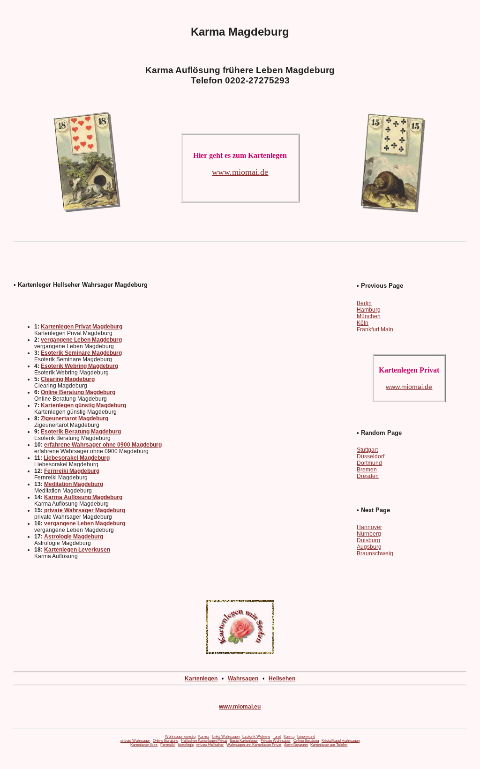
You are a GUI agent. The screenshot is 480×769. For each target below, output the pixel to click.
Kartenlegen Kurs (144, 745)
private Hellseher (210, 745)
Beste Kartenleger (244, 741)
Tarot (277, 736)
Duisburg (368, 540)
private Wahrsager (135, 741)
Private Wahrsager (276, 741)
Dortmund (369, 463)
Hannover (369, 527)
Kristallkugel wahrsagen (341, 741)
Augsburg (369, 547)
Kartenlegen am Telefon (328, 745)
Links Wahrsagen (226, 736)
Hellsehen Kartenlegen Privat (204, 741)
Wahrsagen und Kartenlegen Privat (253, 745)
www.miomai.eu (240, 706)
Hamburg (369, 309)
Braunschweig (375, 553)
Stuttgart (367, 450)
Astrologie (186, 745)
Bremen (367, 469)
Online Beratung (165, 741)
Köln (362, 323)
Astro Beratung (296, 745)
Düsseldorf (370, 456)
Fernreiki (167, 745)
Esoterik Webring (256, 736)
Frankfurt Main (375, 329)
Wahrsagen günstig (180, 736)
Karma (203, 736)
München (369, 316)
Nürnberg (369, 533)
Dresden (368, 476)
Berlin (364, 303)
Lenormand (306, 736)
